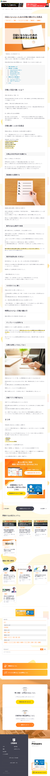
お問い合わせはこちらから (40, 772)
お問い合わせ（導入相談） (14, 757)
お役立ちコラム (17, 749)
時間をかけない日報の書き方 (14, 76)
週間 (41, 649)
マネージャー (8, 20)
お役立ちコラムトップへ (25, 508)
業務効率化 (5, 642)
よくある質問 (5, 754)
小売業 (8, 632)
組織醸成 (38, 20)
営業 (13, 637)
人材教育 (32, 642)
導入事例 (4, 751)
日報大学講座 (6, 627)
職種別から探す (7, 635)
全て (4, 622)
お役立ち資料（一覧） (14, 762)
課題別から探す (7, 640)
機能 (4, 749)
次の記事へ (42, 508)
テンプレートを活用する (15, 78)
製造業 (5, 632)
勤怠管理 (22, 642)
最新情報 (15, 746)
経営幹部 (5, 637)
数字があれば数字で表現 (15, 72)
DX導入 (36, 642)
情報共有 (32, 20)
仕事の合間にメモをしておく (15, 79)
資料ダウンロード (25, 724)
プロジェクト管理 (27, 642)
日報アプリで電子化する (15, 81)
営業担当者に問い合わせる (25, 701)
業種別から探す (7, 630)
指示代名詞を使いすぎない (15, 73)
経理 (19, 637)
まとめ (9, 82)
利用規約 (6, 771)
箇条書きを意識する (14, 71)
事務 (15, 20)
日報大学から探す (7, 625)
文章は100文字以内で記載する (16, 70)
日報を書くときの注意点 (13, 68)
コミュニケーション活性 (23, 20)
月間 (44, 649)
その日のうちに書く (14, 75)
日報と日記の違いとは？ (13, 66)
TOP (4, 746)
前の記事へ (7, 508)
